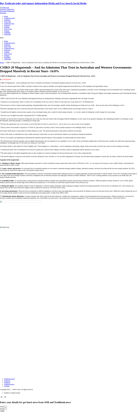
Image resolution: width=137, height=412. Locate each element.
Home (6, 16)
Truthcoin (7, 25)
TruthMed (7, 32)
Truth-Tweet (8, 29)
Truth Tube (7, 22)
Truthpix (6, 31)
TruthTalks (7, 34)
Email (2, 409)
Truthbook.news (9, 23)
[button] (7, 9)
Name (2, 407)
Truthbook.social (9, 18)
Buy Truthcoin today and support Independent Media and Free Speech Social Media (43, 3)
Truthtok (6, 27)
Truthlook (7, 20)
